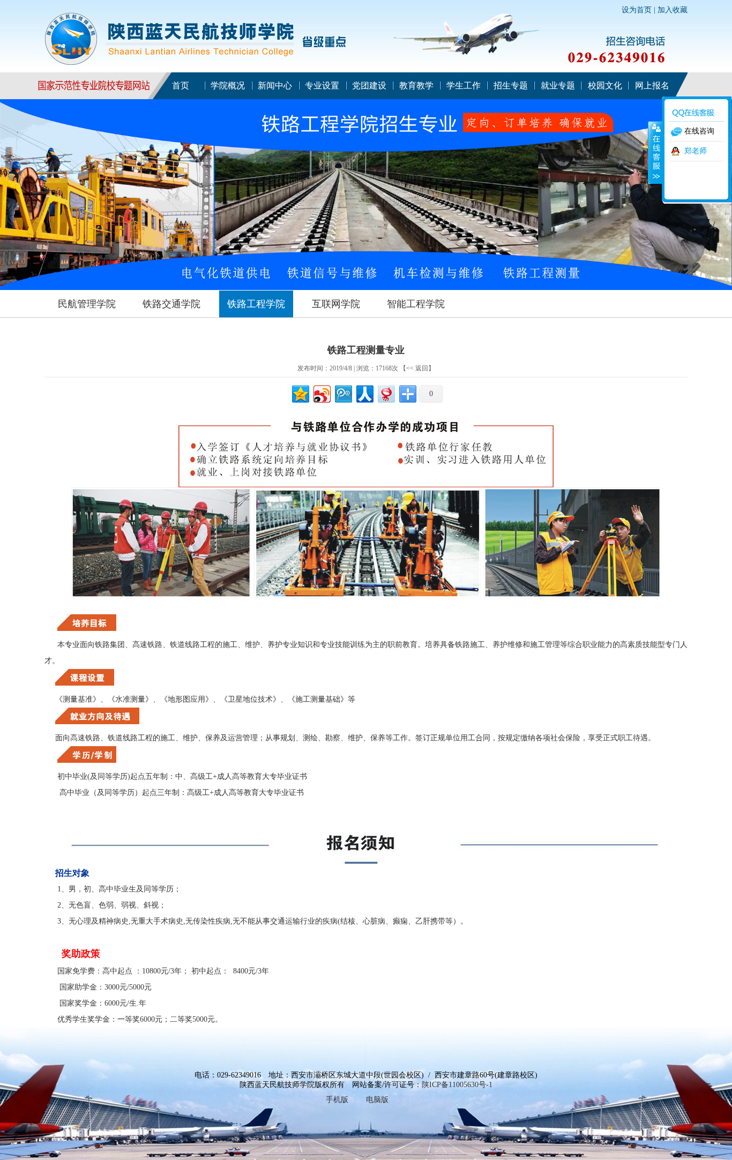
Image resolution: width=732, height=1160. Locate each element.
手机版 (337, 1100)
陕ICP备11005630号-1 (457, 1085)
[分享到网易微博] (385, 393)
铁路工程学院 (256, 304)
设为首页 (637, 10)
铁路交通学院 (171, 304)
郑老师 (695, 151)
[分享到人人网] (364, 393)
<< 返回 (417, 368)
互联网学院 (336, 304)
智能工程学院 (416, 304)
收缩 (655, 152)
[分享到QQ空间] (300, 393)
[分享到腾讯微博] (343, 393)
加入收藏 (673, 10)
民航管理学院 (87, 304)
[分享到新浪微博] (321, 393)
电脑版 (377, 1100)
